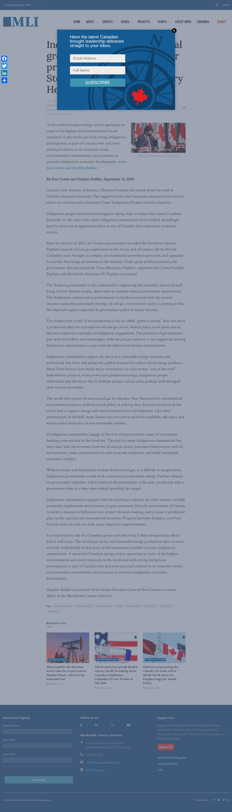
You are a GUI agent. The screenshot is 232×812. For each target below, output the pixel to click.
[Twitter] (4, 66)
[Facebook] (4, 58)
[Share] (4, 80)
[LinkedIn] (4, 73)
